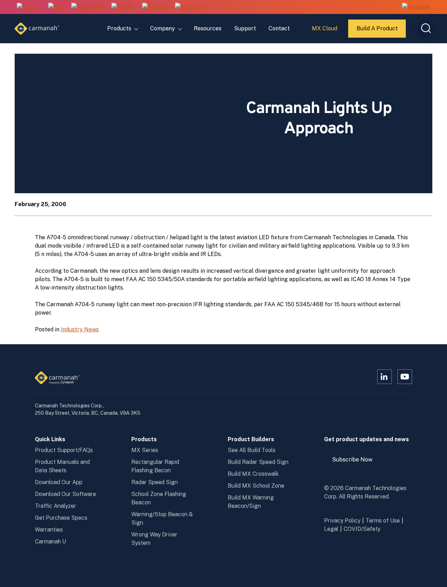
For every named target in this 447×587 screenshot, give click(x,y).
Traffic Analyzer (55, 506)
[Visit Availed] (154, 7)
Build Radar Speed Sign (258, 462)
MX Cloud (325, 31)
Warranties (49, 529)
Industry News (80, 329)
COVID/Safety (362, 529)
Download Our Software (65, 494)
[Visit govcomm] (190, 7)
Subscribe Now (355, 462)
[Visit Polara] (28, 7)
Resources (207, 28)
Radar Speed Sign (154, 482)
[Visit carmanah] (87, 7)
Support (245, 28)
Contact (279, 28)
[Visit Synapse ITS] (416, 6)
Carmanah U (50, 541)
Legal (331, 529)
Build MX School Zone (256, 485)
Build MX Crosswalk (253, 474)
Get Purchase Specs (61, 517)
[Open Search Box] (425, 29)
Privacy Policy (342, 520)
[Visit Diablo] (122, 7)
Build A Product (377, 31)
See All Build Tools (252, 450)
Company (162, 28)
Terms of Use (383, 520)
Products (119, 28)
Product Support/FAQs (64, 450)
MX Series (144, 450)
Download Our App (58, 482)
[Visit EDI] (55, 7)
